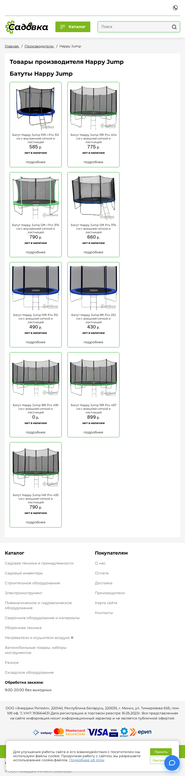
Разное (12, 662)
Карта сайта (106, 602)
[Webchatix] (172, 763)
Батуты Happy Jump (41, 73)
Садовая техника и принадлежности (39, 563)
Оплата (102, 573)
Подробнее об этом (86, 760)
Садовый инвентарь (24, 573)
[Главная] (26, 27)
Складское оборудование (29, 672)
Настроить (161, 760)
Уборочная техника (23, 627)
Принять (161, 752)
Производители (110, 593)
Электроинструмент (23, 593)
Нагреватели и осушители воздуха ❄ (39, 637)
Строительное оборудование (32, 583)
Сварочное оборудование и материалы (42, 617)
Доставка (103, 583)
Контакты (104, 612)
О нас (100, 563)
